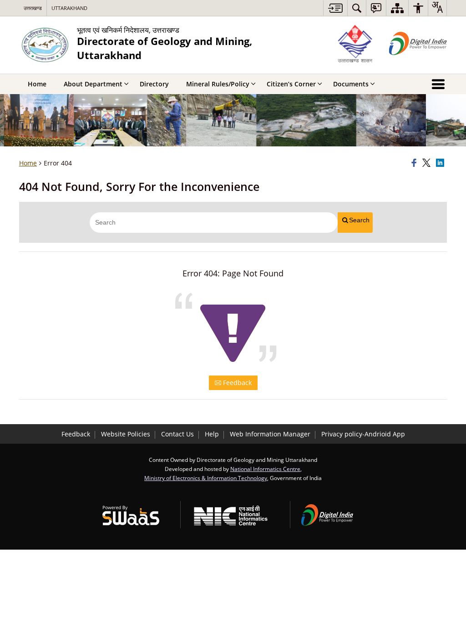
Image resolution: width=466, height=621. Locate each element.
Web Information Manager (270, 434)
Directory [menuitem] (154, 84)
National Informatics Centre (265, 468)
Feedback (236, 382)
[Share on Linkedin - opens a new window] (441, 163)
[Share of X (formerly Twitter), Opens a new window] (427, 163)
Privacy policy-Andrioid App (363, 434)
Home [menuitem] (37, 84)
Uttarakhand (69, 8)
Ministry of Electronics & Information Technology (205, 477)
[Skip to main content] (335, 7)
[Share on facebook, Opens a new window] (415, 163)
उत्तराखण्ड (33, 8)
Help (212, 434)
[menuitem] (357, 8)
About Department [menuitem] (93, 84)
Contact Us (177, 434)
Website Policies (125, 434)
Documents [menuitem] (351, 84)
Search (359, 220)
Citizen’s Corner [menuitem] (291, 84)
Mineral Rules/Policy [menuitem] (217, 84)
